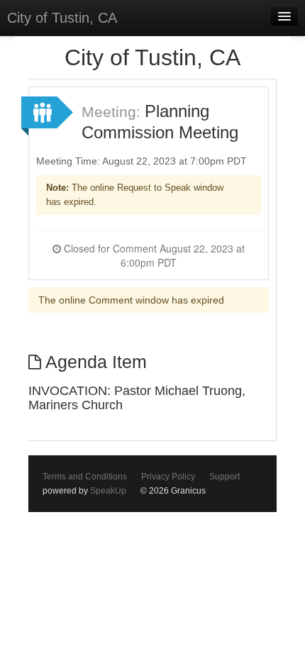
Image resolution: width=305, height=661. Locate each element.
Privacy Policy (168, 477)
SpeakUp (108, 491)
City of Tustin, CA (62, 18)
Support (224, 477)
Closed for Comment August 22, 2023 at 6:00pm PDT (153, 255)
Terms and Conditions (85, 477)
